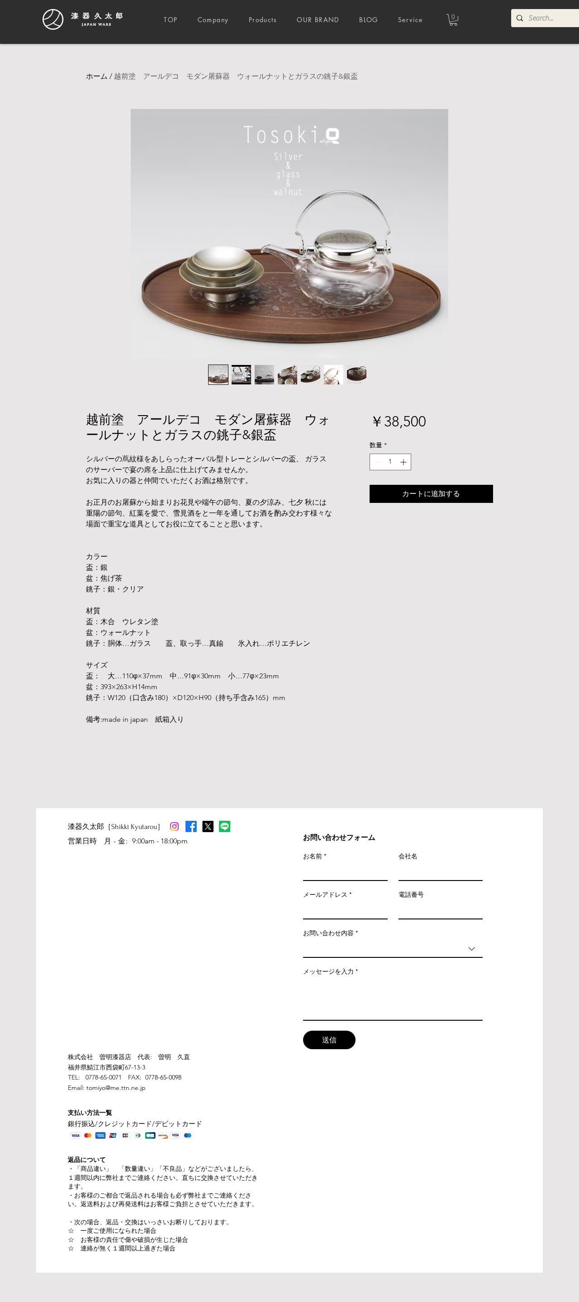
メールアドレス (327, 894)
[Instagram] (174, 826)
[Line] (224, 826)
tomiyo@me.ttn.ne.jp (116, 1088)
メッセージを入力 (330, 971)
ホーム (97, 76)
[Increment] (404, 462)
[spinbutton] (390, 462)
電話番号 (411, 894)
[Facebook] (191, 826)
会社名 (408, 856)
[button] (453, 20)
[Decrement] (376, 462)
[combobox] (393, 949)
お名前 (314, 856)
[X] (208, 826)
